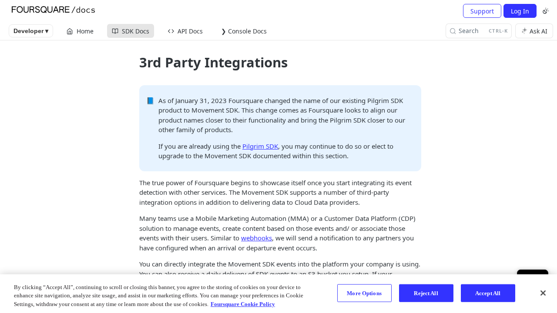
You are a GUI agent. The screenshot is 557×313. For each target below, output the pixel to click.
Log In (520, 11)
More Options (364, 293)
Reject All (426, 293)
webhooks (256, 237)
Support (482, 11)
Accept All (487, 293)
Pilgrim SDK (260, 146)
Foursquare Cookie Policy (243, 304)
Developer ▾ (30, 30)
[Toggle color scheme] (546, 11)
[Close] (543, 293)
